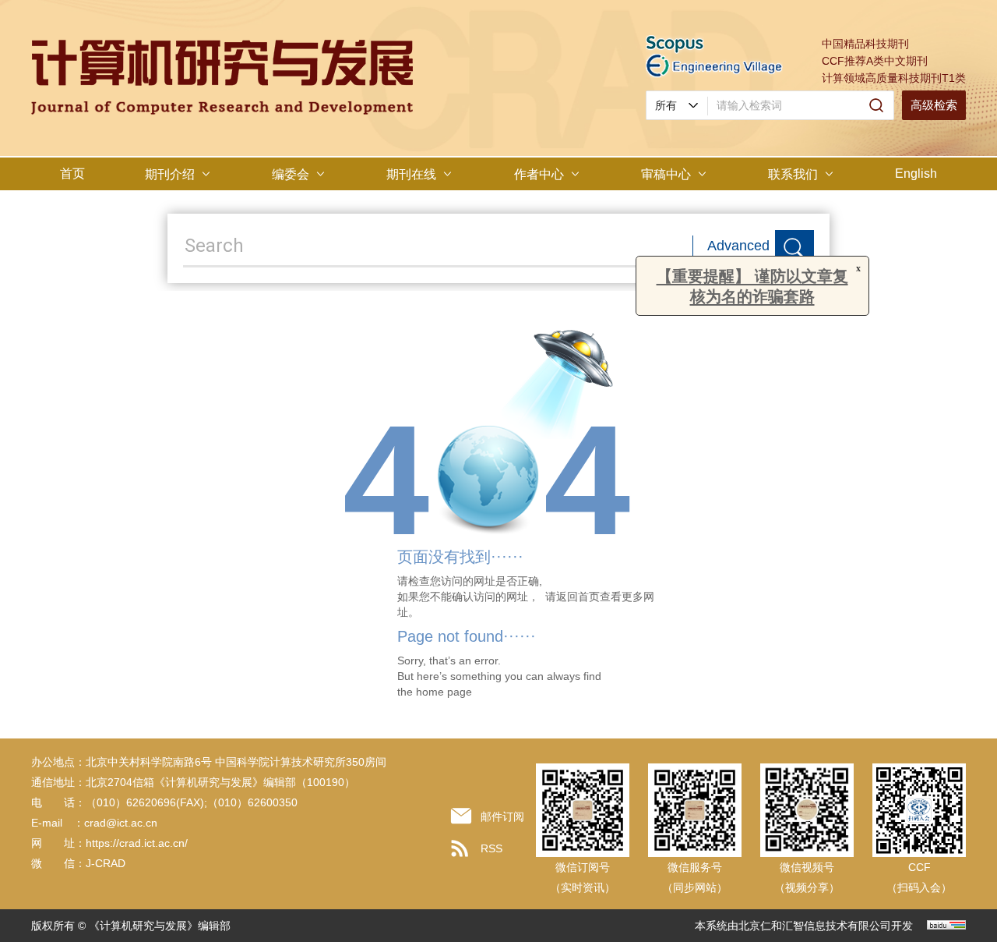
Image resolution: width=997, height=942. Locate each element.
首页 (72, 173)
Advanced (738, 245)
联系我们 (793, 174)
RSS (491, 848)
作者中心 (539, 174)
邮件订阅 (502, 816)
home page (444, 691)
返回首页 (578, 596)
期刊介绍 (170, 174)
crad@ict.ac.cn (120, 822)
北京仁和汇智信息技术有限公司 (814, 925)
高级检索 (934, 105)
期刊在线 (411, 174)
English (916, 173)
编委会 (290, 174)
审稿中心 (666, 174)
